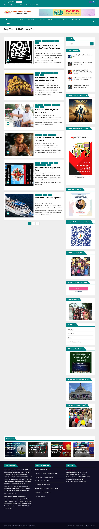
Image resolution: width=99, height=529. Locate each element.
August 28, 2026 (35, 452)
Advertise (22, 4)
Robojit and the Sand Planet (43, 492)
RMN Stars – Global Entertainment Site (46, 473)
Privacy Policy (35, 4)
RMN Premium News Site (42, 481)
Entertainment (75, 19)
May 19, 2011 (40, 203)
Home (5, 4)
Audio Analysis (17, 443)
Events (53, 105)
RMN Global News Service (42, 469)
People (13, 445)
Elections (84, 443)
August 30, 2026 (12, 452)
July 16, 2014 (40, 51)
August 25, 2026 (81, 452)
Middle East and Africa (74, 342)
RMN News (49, 51)
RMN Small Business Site (42, 484)
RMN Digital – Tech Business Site (44, 477)
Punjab (82, 445)
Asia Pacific (38, 40)
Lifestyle (62, 19)
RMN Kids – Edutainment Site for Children (47, 488)
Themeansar (33, 525)
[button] (90, 21)
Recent (57, 40)
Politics (21, 19)
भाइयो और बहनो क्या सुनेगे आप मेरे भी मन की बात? (14, 449)
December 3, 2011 (42, 173)
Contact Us (28, 4)
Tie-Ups (37, 42)
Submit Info (16, 4)
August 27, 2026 (58, 452)
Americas (41, 105)
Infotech (51, 19)
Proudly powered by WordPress (11, 525)
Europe (70, 338)
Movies (58, 105)
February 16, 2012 (42, 115)
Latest (8, 445)
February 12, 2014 (42, 83)
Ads (36, 105)
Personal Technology (41, 164)
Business (31, 19)
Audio (8, 23)
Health (41, 19)
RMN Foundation (40, 496)
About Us (10, 4)
